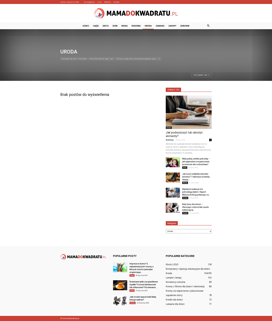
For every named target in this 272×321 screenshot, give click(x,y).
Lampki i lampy (174, 277)
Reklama (107, 2)
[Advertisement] (70, 76)
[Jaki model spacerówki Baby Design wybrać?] (120, 300)
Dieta (106, 25)
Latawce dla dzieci (175, 304)
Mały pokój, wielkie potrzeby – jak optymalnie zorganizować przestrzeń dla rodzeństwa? (196, 162)
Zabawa (160, 25)
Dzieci (86, 25)
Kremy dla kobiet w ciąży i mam (101, 59)
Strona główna (89, 2)
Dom (115, 25)
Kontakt (116, 2)
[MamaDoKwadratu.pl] (136, 13)
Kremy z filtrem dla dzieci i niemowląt (185, 286)
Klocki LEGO (172, 264)
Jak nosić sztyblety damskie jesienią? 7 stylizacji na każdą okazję (196, 177)
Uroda (148, 25)
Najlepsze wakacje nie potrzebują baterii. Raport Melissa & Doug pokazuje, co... (196, 192)
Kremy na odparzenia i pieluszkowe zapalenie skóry (136, 59)
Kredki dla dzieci (174, 299)
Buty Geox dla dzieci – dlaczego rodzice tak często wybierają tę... (195, 207)
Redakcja (170, 140)
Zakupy (172, 25)
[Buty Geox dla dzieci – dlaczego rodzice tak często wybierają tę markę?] (173, 208)
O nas (99, 2)
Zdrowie (184, 25)
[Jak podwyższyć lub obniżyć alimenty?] (189, 112)
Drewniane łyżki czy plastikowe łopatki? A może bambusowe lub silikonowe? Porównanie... (143, 285)
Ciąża (96, 25)
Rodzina (136, 25)
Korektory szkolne (175, 282)
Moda (124, 25)
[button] (208, 25)
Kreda (169, 273)
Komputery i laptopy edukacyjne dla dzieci (188, 268)
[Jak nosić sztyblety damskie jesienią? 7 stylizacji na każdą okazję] (173, 177)
